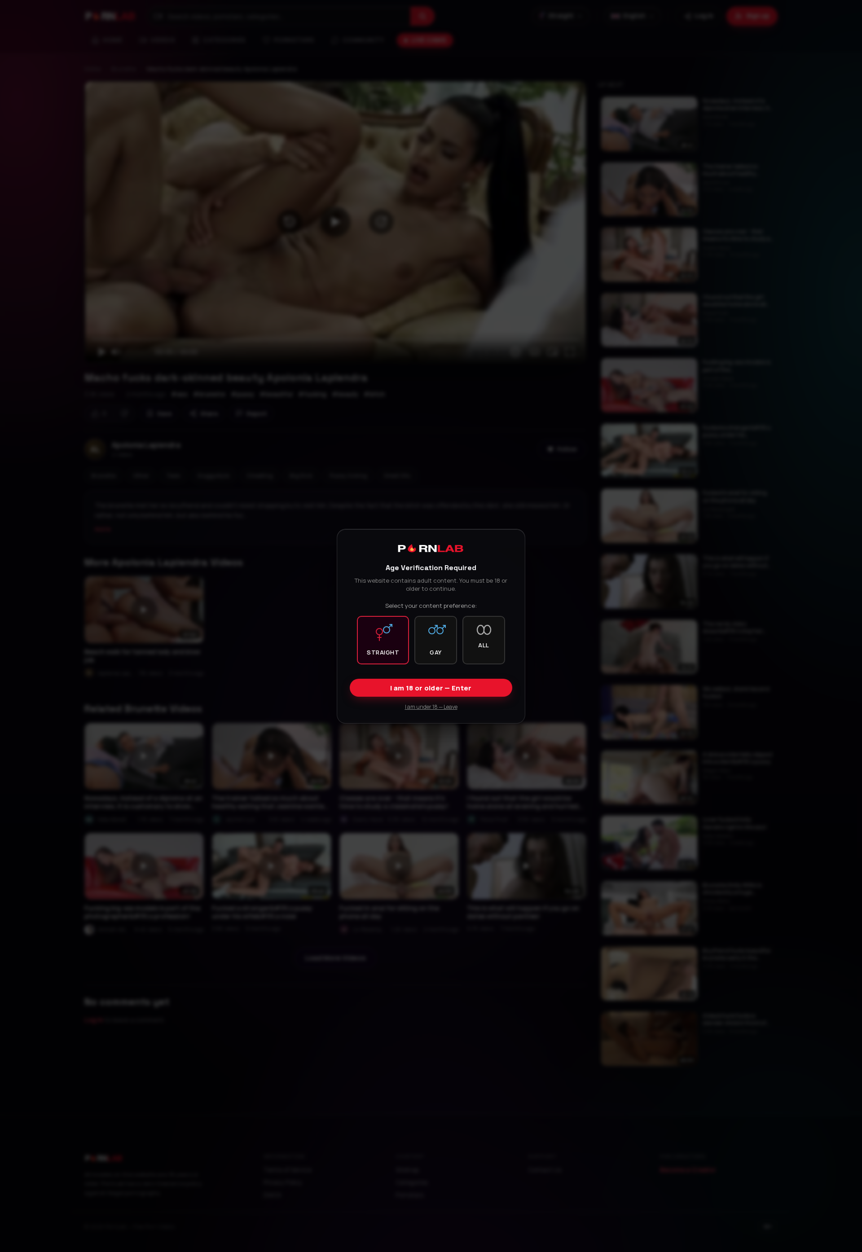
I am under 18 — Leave (431, 706)
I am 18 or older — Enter (430, 687)
